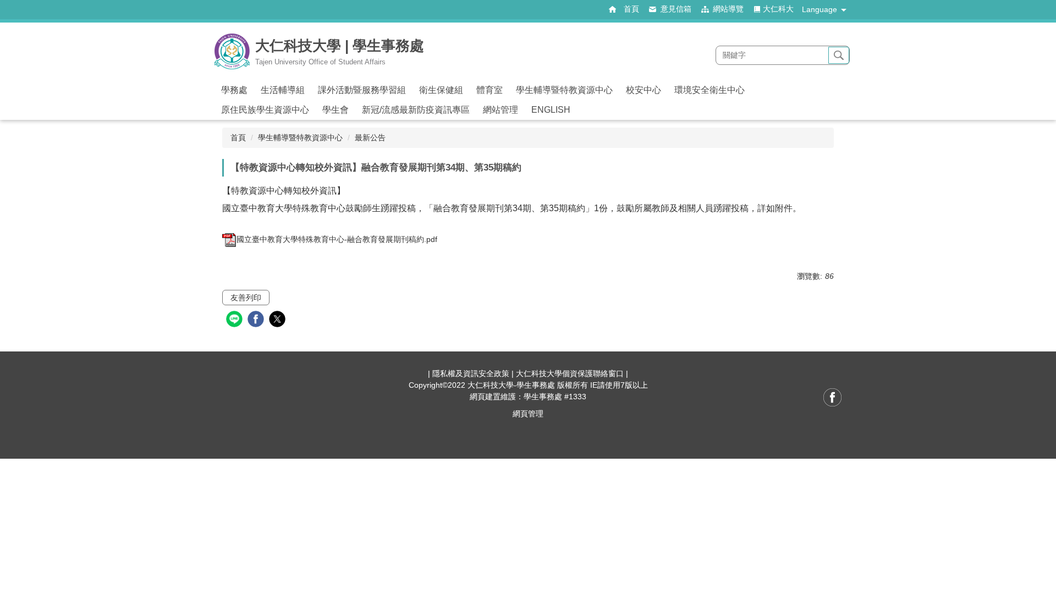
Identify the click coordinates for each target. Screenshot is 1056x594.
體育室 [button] (489, 90)
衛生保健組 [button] (441, 90)
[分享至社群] (235, 320)
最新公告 (370, 137)
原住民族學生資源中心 (265, 109)
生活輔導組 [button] (283, 90)
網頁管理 (528, 413)
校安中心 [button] (643, 90)
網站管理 (500, 109)
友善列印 (245, 297)
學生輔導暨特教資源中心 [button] (564, 90)
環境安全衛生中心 (709, 90)
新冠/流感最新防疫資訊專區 (416, 109)
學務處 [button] (234, 90)
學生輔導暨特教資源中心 (300, 137)
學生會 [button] (335, 109)
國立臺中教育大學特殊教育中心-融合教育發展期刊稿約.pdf (337, 239)
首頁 (238, 137)
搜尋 (838, 55)
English (550, 109)
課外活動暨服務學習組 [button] (362, 90)
